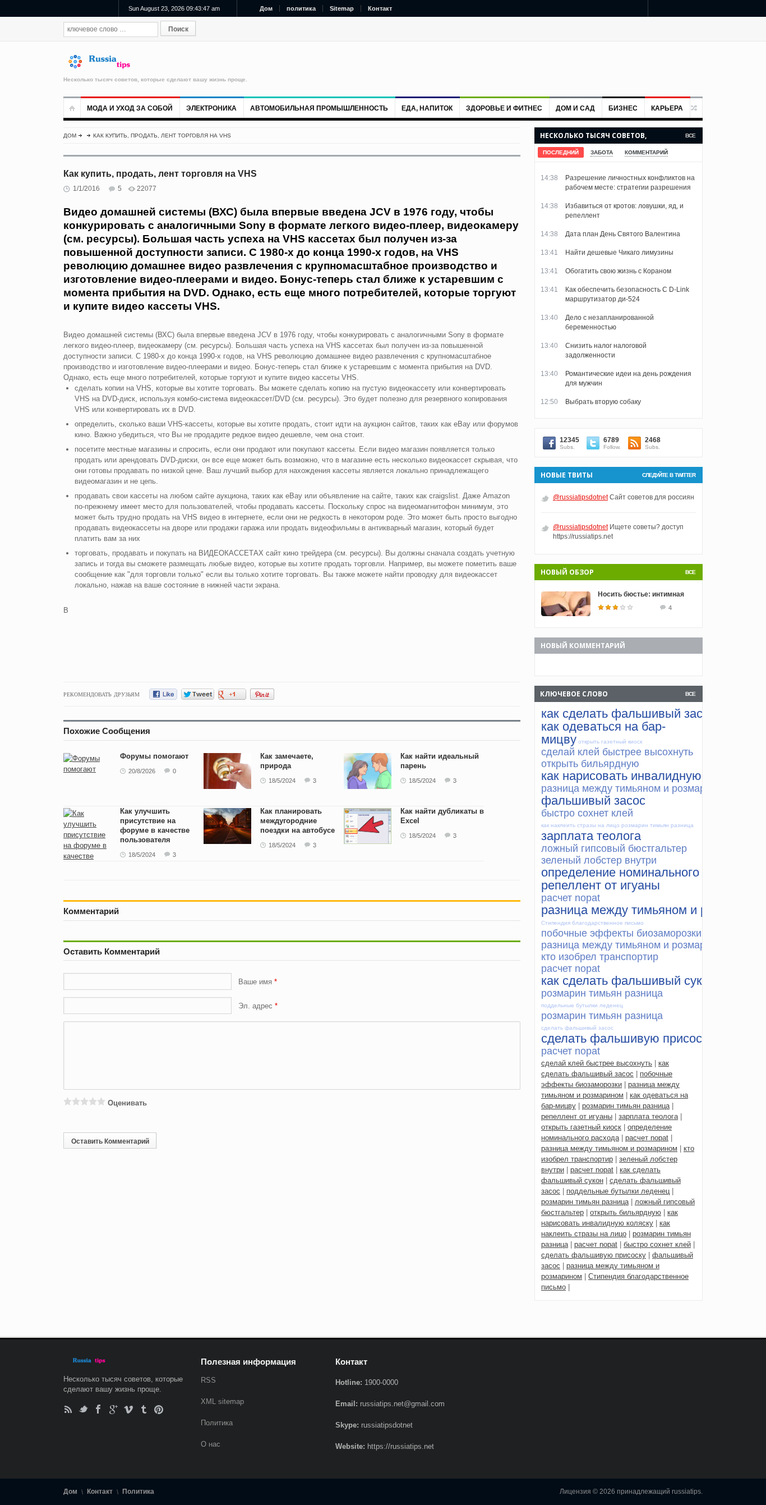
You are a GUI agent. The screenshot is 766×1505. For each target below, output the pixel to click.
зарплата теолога (648, 1116)
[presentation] (561, 152)
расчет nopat (646, 1138)
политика (301, 8)
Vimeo (128, 1409)
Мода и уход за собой (130, 108)
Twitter (83, 1409)
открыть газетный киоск (581, 1127)
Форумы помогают (154, 756)
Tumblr (144, 1409)
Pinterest (159, 1409)
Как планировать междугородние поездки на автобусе (297, 820)
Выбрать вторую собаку (603, 402)
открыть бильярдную (625, 1212)
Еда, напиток (427, 108)
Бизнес (623, 108)
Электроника (211, 108)
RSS (68, 1409)
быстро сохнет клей (657, 1244)
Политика (217, 1423)
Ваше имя (256, 982)
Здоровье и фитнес (504, 108)
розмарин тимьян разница (626, 1106)
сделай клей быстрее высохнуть (596, 1063)
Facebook (98, 1409)
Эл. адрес (255, 1006)
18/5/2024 (282, 780)
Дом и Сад (575, 108)
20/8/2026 (141, 771)
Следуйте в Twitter (668, 475)
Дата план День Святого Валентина (622, 234)
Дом (266, 8)
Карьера (667, 108)
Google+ (113, 1409)
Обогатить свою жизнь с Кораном (618, 271)
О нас (210, 1444)
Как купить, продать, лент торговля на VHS (162, 135)
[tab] (561, 152)
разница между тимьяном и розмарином (609, 1148)
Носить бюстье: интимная (641, 594)
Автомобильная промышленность (319, 108)
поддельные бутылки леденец (618, 1191)
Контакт (380, 8)
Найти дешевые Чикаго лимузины (619, 252)
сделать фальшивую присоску (593, 1255)
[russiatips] (104, 66)
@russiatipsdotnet (580, 497)
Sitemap (342, 8)
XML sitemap (222, 1401)
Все (690, 135)
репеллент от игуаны (576, 1116)
